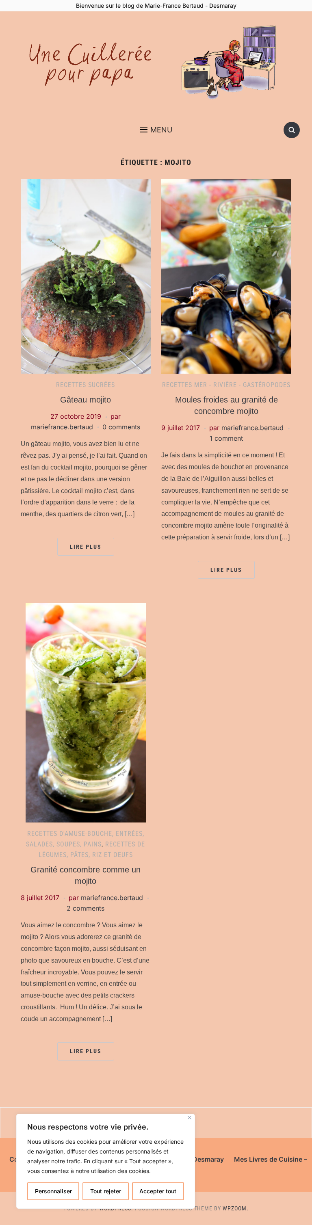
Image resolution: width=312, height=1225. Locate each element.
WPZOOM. (236, 1208)
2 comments (85, 908)
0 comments (121, 427)
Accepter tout (157, 1191)
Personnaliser (53, 1191)
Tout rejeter (105, 1191)
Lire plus (86, 546)
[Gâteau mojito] (86, 275)
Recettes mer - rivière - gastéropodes (226, 385)
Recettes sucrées (85, 385)
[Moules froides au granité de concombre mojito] (226, 275)
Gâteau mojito (85, 399)
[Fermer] (189, 1117)
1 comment (226, 438)
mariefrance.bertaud (62, 427)
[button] (156, 130)
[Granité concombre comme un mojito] (86, 712)
